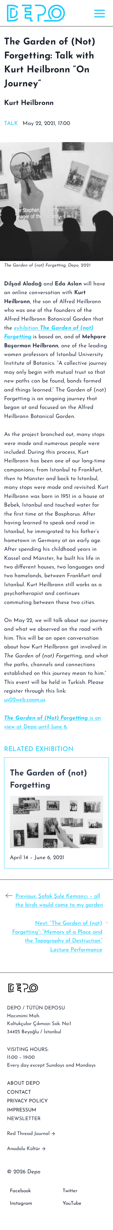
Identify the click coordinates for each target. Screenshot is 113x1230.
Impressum (21, 1110)
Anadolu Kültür (23, 1148)
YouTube (72, 1203)
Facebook (20, 1190)
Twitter (70, 1190)
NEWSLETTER (24, 1118)
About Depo (23, 1083)
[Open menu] (98, 13)
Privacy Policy (27, 1101)
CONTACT (19, 1092)
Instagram (21, 1203)
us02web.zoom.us (24, 700)
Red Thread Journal (28, 1133)
